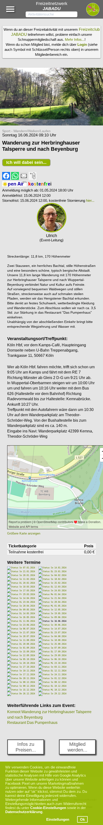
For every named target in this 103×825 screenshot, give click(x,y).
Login (82, 44)
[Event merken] (32, 179)
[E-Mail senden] (24, 179)
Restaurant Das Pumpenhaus (32, 723)
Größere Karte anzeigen (23, 533)
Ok (82, 819)
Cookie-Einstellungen (48, 808)
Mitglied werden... (77, 747)
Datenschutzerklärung (23, 812)
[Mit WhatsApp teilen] (15, 179)
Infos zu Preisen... (26, 747)
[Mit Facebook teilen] (6, 179)
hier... (90, 200)
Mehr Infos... (75, 39)
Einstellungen (57, 819)
